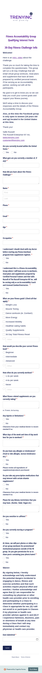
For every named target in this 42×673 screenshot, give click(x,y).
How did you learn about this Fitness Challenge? (17, 173)
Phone (9, 205)
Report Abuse (15, 657)
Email (9, 216)
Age (8, 227)
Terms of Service (25, 657)
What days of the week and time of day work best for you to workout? (20, 436)
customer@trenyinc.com (14, 140)
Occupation (11, 238)
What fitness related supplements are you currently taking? (19, 397)
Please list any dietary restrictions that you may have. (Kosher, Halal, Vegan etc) (19, 501)
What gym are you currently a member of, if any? (20, 159)
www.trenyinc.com (11, 137)
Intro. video (18, 58)
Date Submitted (13, 634)
